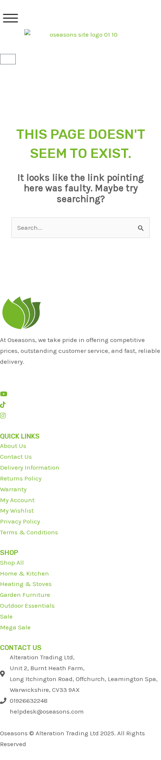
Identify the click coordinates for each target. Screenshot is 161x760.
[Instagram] (3, 415)
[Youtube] (3, 394)
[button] (10, 18)
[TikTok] (3, 405)
